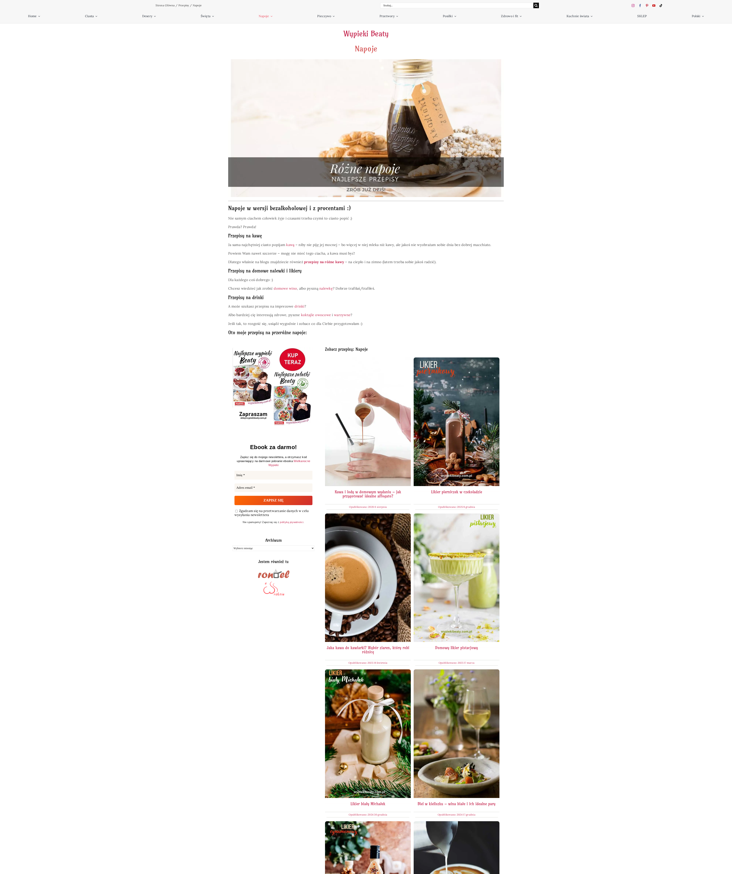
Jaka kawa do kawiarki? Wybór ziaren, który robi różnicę (368, 649)
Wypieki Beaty (366, 33)
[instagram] (633, 5)
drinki (299, 306)
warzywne (342, 315)
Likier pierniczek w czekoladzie (456, 491)
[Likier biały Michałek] (368, 672)
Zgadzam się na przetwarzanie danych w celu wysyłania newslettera (271, 513)
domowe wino (285, 288)
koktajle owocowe (316, 315)
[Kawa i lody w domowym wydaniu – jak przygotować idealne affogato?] (368, 360)
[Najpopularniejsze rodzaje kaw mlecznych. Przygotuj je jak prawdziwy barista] (456, 823)
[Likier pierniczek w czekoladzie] (456, 360)
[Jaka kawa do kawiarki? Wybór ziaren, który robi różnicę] (368, 516)
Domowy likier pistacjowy (456, 647)
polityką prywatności (291, 522)
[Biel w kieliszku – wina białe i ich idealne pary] (456, 672)
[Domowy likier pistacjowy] (456, 516)
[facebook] (640, 5)
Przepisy (183, 5)
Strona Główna (165, 5)
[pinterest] (647, 5)
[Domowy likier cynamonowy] (368, 823)
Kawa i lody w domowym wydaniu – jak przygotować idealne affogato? (368, 493)
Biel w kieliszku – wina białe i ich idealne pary (456, 803)
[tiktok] (660, 5)
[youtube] (653, 5)
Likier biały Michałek (368, 803)
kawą (289, 245)
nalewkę (326, 288)
